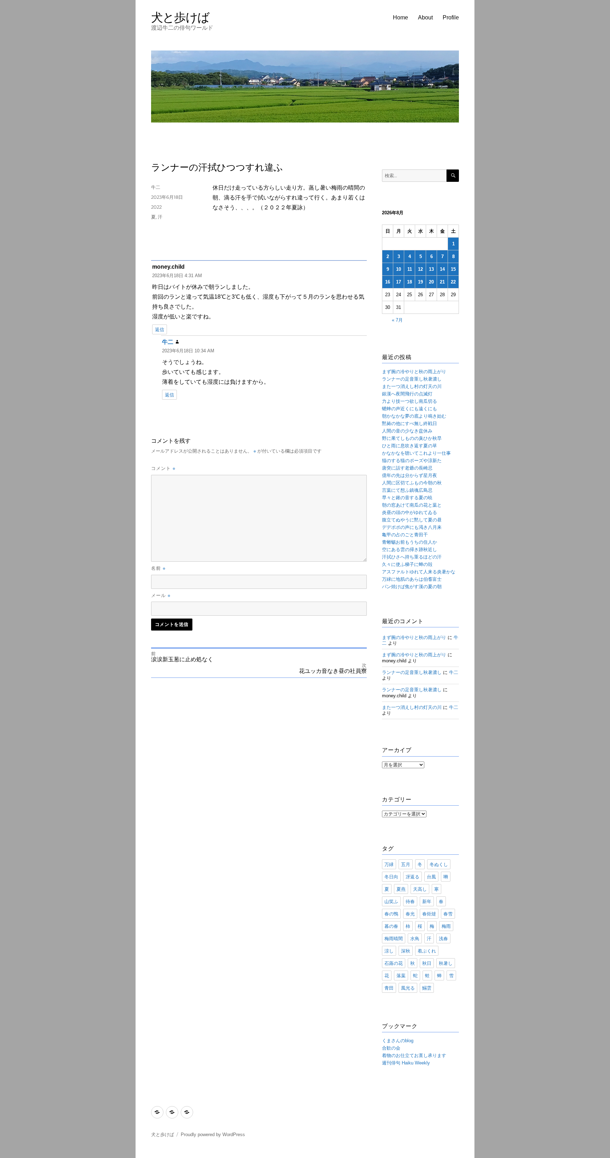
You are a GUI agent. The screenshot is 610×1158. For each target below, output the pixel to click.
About (425, 17)
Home (400, 17)
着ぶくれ (427, 951)
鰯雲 (426, 988)
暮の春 (391, 926)
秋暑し (446, 963)
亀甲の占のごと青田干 (405, 534)
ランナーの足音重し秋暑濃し (412, 379)
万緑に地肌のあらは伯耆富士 (412, 579)
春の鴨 (391, 914)
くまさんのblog (397, 1040)
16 (387, 282)
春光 (410, 914)
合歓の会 (391, 1048)
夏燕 (401, 889)
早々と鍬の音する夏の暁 (407, 497)
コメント (163, 468)
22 (453, 282)
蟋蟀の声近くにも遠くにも (409, 408)
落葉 (401, 975)
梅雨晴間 (393, 938)
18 (409, 282)
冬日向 (391, 876)
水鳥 (414, 938)
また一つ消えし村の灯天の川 (412, 386)
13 (431, 269)
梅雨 (446, 926)
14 (442, 269)
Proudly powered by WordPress (213, 1134)
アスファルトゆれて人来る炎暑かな (418, 571)
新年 (426, 901)
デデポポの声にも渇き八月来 (412, 527)
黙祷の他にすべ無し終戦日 (409, 423)
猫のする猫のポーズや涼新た (412, 460)
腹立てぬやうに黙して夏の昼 (412, 520)
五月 (405, 864)
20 (431, 282)
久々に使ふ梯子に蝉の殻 (407, 564)
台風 (431, 876)
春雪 (448, 914)
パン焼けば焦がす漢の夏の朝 (412, 586)
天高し (420, 889)
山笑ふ (391, 901)
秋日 (426, 963)
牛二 (155, 187)
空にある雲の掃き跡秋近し (409, 549)
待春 (410, 901)
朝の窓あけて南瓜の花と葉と (412, 505)
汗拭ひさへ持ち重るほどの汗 (412, 557)
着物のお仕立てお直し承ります (414, 1055)
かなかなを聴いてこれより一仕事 (416, 453)
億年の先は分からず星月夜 (409, 475)
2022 (156, 207)
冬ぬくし (439, 864)
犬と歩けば (180, 17)
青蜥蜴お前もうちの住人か (409, 542)
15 (453, 269)
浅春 (443, 938)
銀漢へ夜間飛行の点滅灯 (407, 393)
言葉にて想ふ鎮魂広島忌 (407, 490)
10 (398, 269)
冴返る (412, 876)
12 (420, 269)
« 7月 (397, 320)
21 (442, 282)
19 (420, 282)
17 (398, 282)
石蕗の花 (393, 963)
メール (161, 595)
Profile (451, 17)
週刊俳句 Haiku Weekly (406, 1063)
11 (409, 269)
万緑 (389, 864)
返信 (159, 329)
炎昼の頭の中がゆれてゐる (409, 512)
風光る (408, 988)
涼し (389, 951)
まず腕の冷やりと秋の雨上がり (414, 371)
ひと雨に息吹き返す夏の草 (409, 445)
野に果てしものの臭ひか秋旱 (412, 438)
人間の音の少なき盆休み (407, 431)
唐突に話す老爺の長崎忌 (407, 468)
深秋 (405, 951)
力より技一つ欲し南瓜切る (409, 401)
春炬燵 (429, 914)
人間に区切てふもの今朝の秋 (412, 482)
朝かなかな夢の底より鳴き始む (414, 416)
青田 (389, 988)
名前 (158, 568)
